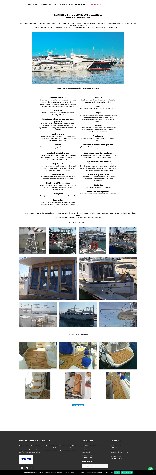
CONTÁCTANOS (78, 405)
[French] (94, 4)
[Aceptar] (154, 472)
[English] (92, 4)
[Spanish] (100, 4)
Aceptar (117, 472)
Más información (127, 472)
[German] (97, 4)
